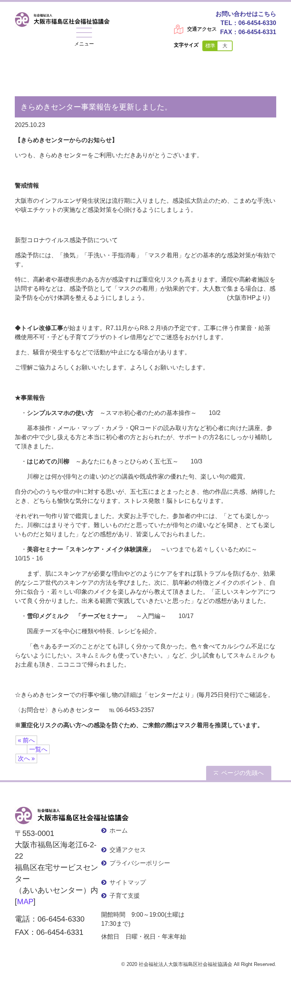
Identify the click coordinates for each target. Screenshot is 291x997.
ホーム (119, 830)
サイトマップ (128, 882)
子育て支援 (125, 895)
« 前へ (26, 740)
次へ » (26, 758)
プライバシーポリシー (140, 863)
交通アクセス (202, 29)
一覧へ (38, 749)
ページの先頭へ (242, 773)
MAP (25, 901)
